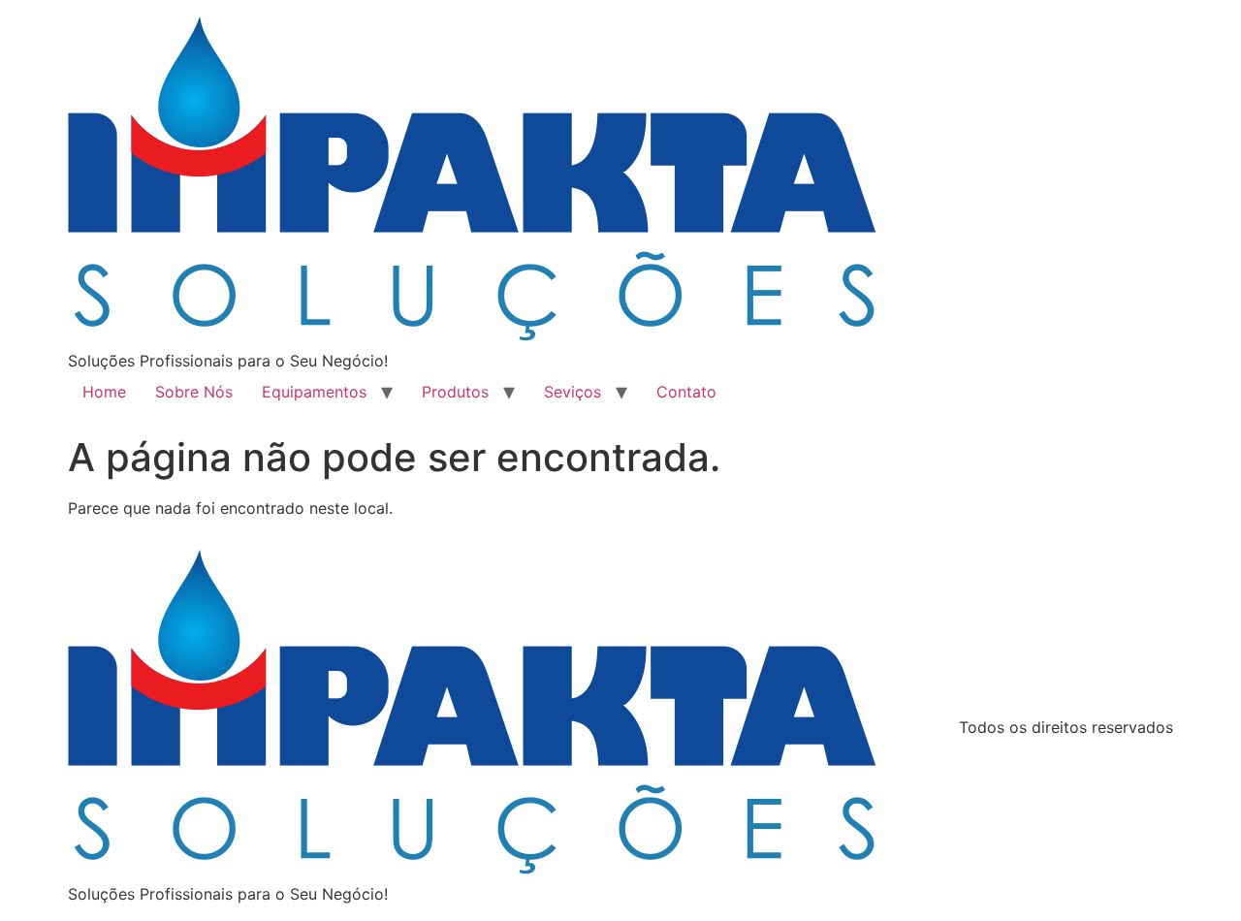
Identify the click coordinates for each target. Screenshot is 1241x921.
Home (104, 391)
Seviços (572, 391)
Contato (686, 391)
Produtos (455, 391)
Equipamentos (314, 391)
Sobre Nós (194, 391)
